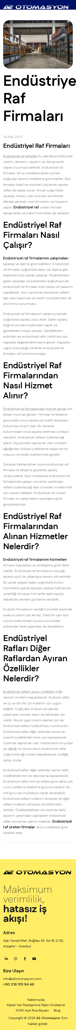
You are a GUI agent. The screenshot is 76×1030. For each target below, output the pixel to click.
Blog (57, 1010)
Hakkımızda (36, 999)
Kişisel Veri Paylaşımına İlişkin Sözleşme (36, 1005)
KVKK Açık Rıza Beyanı (32, 1010)
